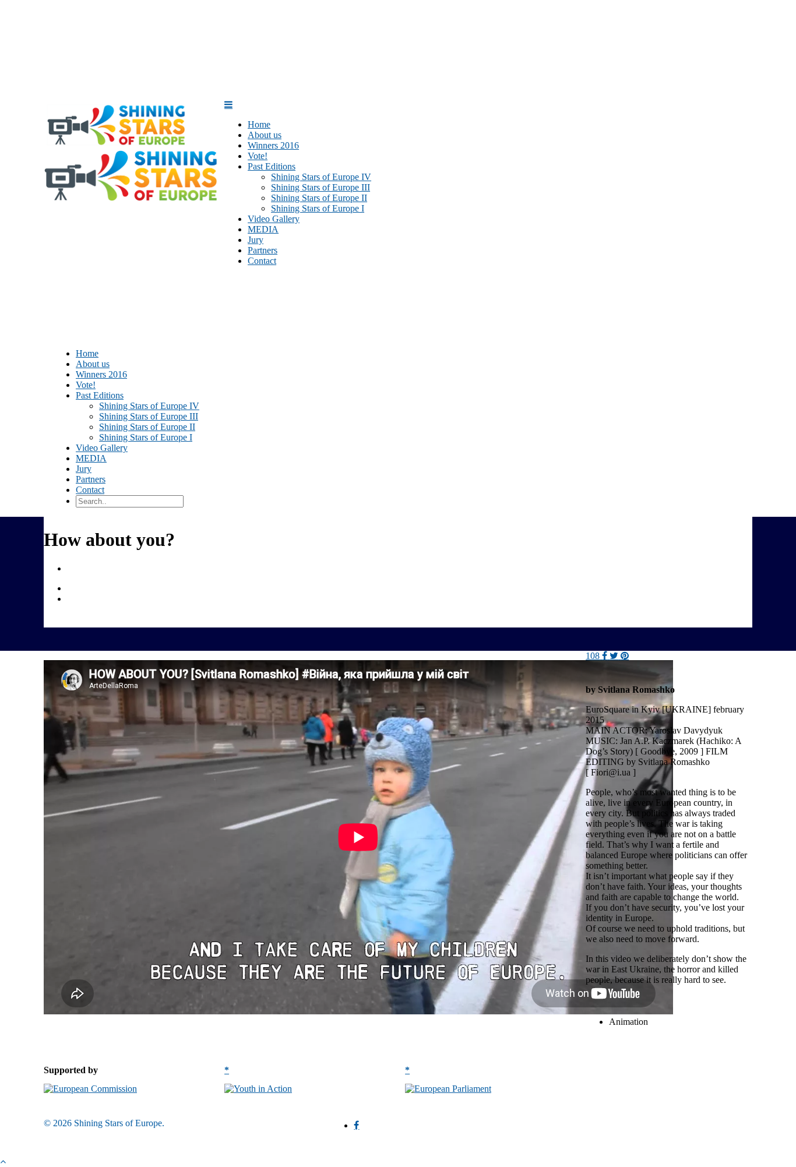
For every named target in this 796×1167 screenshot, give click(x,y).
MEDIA (91, 458)
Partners (90, 479)
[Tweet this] (615, 656)
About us (93, 364)
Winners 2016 (101, 374)
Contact (262, 261)
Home (87, 353)
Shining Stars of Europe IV (321, 177)
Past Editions (100, 395)
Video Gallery (102, 448)
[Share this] (605, 656)
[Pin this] (625, 656)
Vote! (86, 385)
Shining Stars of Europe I (317, 208)
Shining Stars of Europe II (319, 198)
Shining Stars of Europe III (320, 187)
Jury (83, 469)
